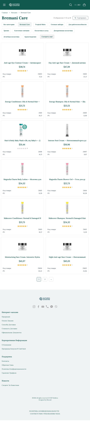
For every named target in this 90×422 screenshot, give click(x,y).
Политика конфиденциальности (14, 369)
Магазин (14, 13)
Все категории (9, 24)
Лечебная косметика (11, 37)
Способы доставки (9, 325)
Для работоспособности (77, 24)
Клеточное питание (21, 31)
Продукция (6, 317)
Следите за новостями (10, 385)
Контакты (5, 361)
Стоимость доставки (9, 329)
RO (79, 5)
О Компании (6, 345)
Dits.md (49, 400)
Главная (5, 13)
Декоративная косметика (63, 31)
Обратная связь (8, 365)
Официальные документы (11, 333)
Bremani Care (25, 24)
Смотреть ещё (47, 37)
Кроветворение (30, 37)
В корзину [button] (22, 76)
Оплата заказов (7, 321)
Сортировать (81, 18)
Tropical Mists (40, 24)
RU (76, 5)
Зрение (6, 31)
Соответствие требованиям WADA (45, 414)
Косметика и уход (41, 31)
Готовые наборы (57, 24)
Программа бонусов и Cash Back (14, 349)
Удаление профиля (9, 373)
